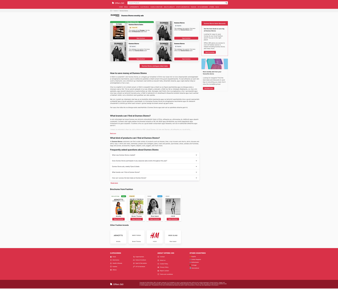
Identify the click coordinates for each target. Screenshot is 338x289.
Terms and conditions (166, 274)
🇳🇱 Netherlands (194, 262)
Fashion (193, 7)
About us (162, 260)
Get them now (208, 88)
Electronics (144, 7)
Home (121, 7)
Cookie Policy (164, 263)
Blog (217, 7)
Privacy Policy (164, 267)
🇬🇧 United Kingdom (195, 259)
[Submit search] (226, 2)
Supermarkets (134, 7)
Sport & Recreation (182, 7)
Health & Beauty (169, 7)
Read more (113, 133)
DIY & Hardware (203, 7)
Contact (162, 256)
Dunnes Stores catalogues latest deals (155, 66)
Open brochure (141, 38)
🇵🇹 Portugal (193, 265)
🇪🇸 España (193, 256)
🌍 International (194, 268)
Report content (164, 270)
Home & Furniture (156, 7)
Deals (126, 7)
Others (211, 7)
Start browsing (209, 52)
